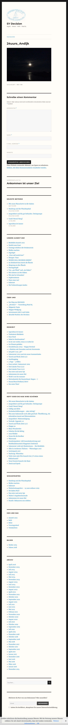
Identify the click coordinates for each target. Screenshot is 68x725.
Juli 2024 (12, 574)
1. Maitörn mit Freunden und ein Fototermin (24, 349)
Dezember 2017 (14, 644)
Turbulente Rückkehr (16, 334)
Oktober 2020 (13, 617)
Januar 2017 (13, 654)
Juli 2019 (12, 629)
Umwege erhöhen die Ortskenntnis (21, 248)
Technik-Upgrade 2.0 (16, 421)
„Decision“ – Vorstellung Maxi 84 (20, 305)
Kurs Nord (12, 337)
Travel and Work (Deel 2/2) (18, 424)
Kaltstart (12, 282)
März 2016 (12, 664)
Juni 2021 (12, 607)
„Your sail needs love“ (16, 255)
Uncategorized (14, 525)
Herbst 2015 (13, 545)
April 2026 (12, 564)
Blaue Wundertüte (15, 429)
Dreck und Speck (14, 463)
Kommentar (12, 108)
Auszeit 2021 (13, 518)
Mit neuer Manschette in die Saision (21, 204)
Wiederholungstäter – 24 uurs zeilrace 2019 (24, 488)
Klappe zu (12, 426)
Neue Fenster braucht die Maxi (19, 461)
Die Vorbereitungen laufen (18, 285)
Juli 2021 (12, 604)
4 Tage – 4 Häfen (15, 362)
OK (38, 723)
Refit (10, 520)
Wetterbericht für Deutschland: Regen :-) (23, 379)
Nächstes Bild (11, 37)
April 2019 (12, 632)
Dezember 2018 (14, 634)
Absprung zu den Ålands (17, 265)
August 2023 (13, 582)
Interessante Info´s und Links (19, 312)
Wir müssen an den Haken (18, 272)
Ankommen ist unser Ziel (17, 374)
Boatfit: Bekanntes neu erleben (20, 501)
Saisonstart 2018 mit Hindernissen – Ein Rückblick (26, 446)
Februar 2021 (13, 612)
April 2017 (12, 652)
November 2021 (14, 594)
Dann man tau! (14, 280)
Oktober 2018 (13, 637)
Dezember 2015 (14, 669)
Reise (10, 523)
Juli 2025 (12, 569)
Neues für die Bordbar (16, 436)
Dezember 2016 (14, 657)
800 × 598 (19, 84)
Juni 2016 (12, 659)
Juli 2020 (12, 622)
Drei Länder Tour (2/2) (17, 369)
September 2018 (14, 639)
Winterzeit (12, 439)
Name (9, 135)
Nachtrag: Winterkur (16, 453)
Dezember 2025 (14, 567)
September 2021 (14, 599)
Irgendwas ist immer (16, 224)
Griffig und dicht (14, 409)
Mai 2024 (12, 577)
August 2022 (13, 589)
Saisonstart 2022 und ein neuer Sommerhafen (25, 354)
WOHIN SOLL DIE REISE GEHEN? (20, 260)
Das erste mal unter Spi (17, 372)
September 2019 (14, 627)
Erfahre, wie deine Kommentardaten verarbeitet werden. (27, 168)
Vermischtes (13, 528)
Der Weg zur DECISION (17, 302)
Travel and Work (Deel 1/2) (18, 357)
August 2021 (13, 602)
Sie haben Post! (14, 491)
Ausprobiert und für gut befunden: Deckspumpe (25, 214)
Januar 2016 (13, 667)
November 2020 (14, 614)
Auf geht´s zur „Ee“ (15, 352)
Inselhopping (13, 359)
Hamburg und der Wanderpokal (20, 209)
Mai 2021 (12, 609)
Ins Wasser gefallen (15, 344)
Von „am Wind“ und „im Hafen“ (20, 270)
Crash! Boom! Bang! (16, 219)
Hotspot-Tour (14, 258)
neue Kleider (13, 434)
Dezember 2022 (14, 587)
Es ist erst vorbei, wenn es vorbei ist (21, 342)
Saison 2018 (13, 547)
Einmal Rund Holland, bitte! (18, 382)
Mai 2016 (12, 662)
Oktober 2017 (13, 647)
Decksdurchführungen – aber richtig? (22, 411)
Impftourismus (14, 277)
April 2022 (12, 592)
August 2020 (13, 619)
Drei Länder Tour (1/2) (16, 367)
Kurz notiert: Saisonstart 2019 (19, 364)
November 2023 (14, 579)
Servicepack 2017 (14, 451)
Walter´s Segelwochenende (18, 496)
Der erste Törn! (14, 384)
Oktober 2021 (13, 597)
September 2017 (14, 649)
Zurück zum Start (15, 245)
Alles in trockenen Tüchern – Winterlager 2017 (25, 448)
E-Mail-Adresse (13, 144)
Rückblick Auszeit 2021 (17, 243)
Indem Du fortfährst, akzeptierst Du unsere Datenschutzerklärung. (34, 707)
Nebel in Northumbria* (17, 339)
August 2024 (13, 572)
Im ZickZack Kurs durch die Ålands (21, 263)
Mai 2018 (12, 642)
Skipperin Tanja (14, 307)
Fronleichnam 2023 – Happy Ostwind (22, 347)
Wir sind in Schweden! (16, 275)
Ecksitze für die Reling (16, 431)
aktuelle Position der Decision (19, 315)
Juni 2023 (12, 584)
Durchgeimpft (13, 267)
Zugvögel (12, 253)
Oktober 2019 (13, 624)
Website (10, 152)
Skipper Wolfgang (15, 310)
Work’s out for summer (17, 377)
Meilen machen (14, 250)
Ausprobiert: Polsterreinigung (19, 419)
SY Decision (14, 23)
